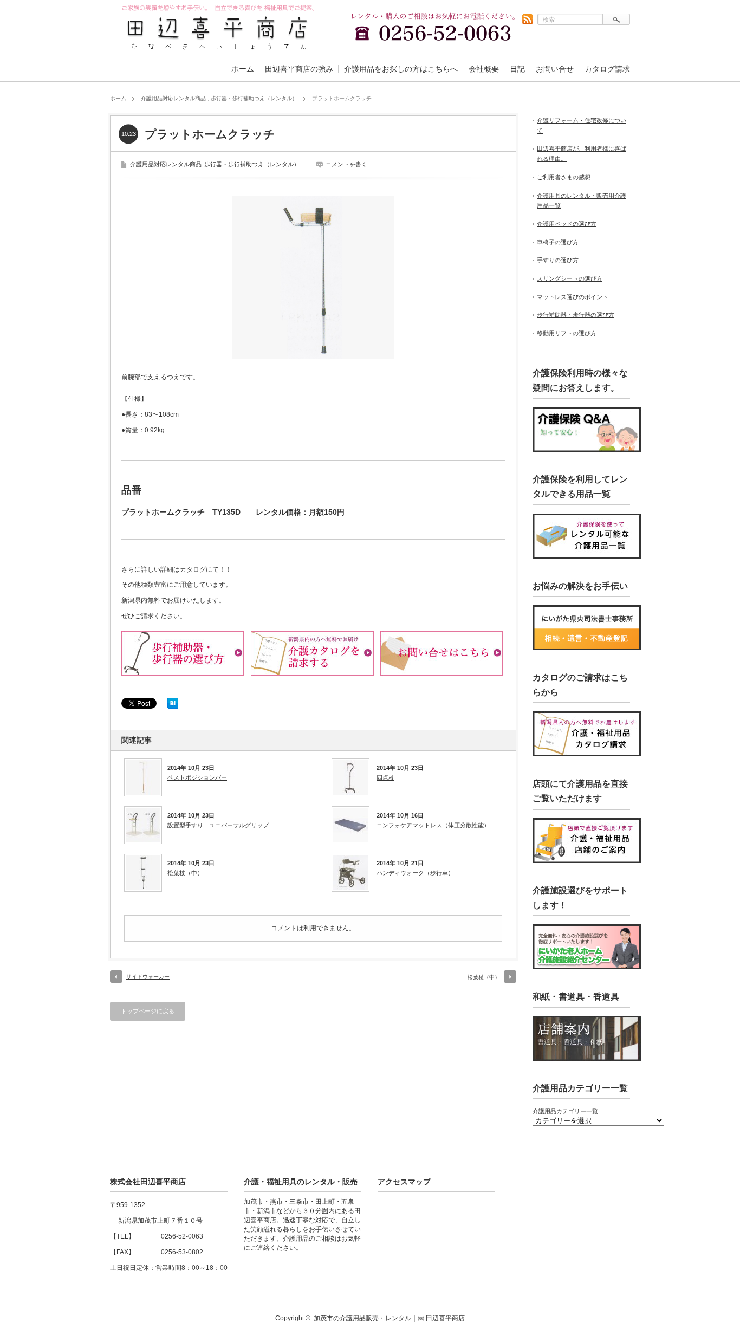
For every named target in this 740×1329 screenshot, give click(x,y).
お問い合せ (555, 68)
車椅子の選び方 (558, 242)
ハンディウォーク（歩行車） (415, 873)
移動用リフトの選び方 (566, 333)
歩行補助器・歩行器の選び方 (575, 315)
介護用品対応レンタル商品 (173, 98)
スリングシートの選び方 (569, 278)
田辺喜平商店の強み (299, 68)
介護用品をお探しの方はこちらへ (401, 68)
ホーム (242, 68)
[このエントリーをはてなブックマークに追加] (172, 706)
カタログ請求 (607, 68)
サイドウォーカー (148, 977)
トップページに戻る (147, 1011)
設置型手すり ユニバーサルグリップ (218, 825)
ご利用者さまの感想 (563, 177)
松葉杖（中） (185, 873)
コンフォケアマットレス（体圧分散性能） (433, 825)
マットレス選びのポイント (572, 297)
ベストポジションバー (197, 777)
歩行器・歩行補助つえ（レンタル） (254, 98)
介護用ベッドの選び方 (566, 224)
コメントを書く (346, 164)
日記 (517, 68)
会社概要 (484, 68)
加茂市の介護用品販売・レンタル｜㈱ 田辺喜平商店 (389, 1318)
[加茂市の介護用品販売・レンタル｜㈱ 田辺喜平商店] (219, 48)
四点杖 (385, 777)
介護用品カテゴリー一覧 (565, 1111)
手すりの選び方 (558, 260)
